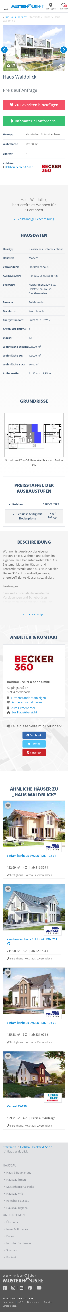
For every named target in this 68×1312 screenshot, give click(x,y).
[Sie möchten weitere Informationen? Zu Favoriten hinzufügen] (34, 48)
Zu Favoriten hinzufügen (36, 104)
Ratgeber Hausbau (17, 1200)
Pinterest (35, 752)
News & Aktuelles (17, 1229)
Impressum (8, 1302)
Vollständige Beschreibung (35, 219)
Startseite (9, 1147)
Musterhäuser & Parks (20, 1186)
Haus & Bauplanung (18, 1172)
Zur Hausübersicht (16, 17)
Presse (10, 1236)
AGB (20, 1302)
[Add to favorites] (8, 805)
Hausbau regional (17, 1207)
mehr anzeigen (35, 614)
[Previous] (4, 50)
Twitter (35, 744)
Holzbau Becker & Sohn (36, 1147)
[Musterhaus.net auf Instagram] (15, 1288)
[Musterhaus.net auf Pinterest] (32, 1288)
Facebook (35, 735)
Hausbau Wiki (15, 1193)
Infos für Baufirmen (18, 1243)
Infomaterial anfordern (36, 120)
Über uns (12, 1222)
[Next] (64, 50)
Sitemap (11, 1250)
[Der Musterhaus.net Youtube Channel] (39, 1288)
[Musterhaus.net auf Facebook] (7, 1288)
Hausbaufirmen (16, 1179)
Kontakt (11, 1257)
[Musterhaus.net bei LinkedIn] (24, 1288)
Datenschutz (33, 1302)
